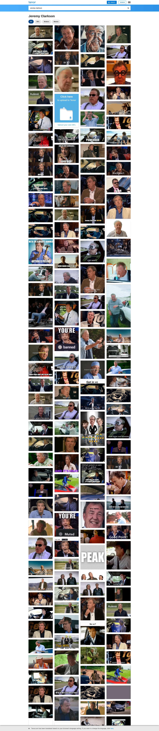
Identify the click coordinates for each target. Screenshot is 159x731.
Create (112, 2)
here (112, 728)
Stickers (46, 21)
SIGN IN (122, 2)
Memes (56, 21)
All (31, 21)
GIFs (37, 21)
